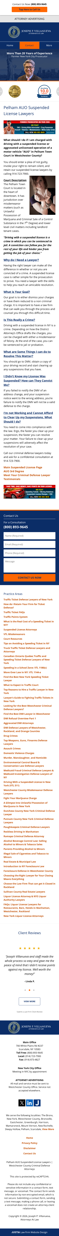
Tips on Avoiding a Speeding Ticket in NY (26, 643)
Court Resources (13, 638)
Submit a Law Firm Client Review (29, 1012)
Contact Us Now (29, 577)
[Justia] (37, 1102)
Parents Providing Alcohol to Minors (24, 849)
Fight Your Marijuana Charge (20, 798)
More (49, 45)
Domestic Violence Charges (19, 753)
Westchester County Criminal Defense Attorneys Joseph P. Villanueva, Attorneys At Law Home (29, 32)
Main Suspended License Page (23, 467)
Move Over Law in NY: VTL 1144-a (22, 672)
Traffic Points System (16, 616)
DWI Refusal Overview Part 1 (20, 718)
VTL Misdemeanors (14, 634)
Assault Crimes (12, 748)
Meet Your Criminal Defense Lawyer (27, 475)
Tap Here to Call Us (29, 9)
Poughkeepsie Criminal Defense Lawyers (27, 827)
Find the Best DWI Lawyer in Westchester (27, 713)
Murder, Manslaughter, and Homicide (25, 757)
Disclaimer (29, 1148)
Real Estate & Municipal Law (20, 861)
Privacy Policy (29, 1143)
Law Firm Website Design (29, 1232)
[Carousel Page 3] (34, 990)
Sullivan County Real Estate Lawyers (24, 891)
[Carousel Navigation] (29, 990)
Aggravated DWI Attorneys (19, 723)
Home (10, 45)
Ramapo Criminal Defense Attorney (24, 836)
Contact (29, 45)
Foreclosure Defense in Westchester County (28, 871)
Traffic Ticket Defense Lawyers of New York (28, 599)
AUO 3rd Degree (14, 471)
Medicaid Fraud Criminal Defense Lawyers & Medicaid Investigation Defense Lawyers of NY (29, 774)
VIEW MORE (29, 1001)
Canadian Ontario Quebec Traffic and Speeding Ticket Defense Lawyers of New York (27, 660)
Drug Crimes (11, 735)
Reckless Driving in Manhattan (21, 831)
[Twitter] (21, 1102)
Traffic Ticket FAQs (14, 612)
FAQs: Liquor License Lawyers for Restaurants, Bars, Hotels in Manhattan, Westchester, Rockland (27, 908)
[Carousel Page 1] (25, 990)
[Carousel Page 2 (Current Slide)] (29, 990)
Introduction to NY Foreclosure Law (24, 866)
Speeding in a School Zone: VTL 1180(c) (25, 667)
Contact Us (11, 516)
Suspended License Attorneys (20, 629)
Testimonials (12, 479)
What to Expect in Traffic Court (21, 685)
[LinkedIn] (29, 1102)
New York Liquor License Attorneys (24, 916)
